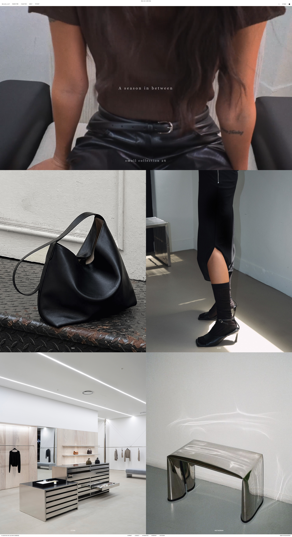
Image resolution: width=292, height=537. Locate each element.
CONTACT (137, 535)
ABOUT (30, 4)
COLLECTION (24, 4)
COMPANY (129, 535)
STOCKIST (37, 4)
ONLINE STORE (15, 4)
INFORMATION (145, 535)
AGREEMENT (154, 535)
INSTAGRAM (162, 535)
